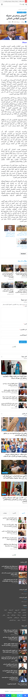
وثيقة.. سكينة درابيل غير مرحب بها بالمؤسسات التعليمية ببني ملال (9, 525)
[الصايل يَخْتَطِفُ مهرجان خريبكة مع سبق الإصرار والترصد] (23, 385)
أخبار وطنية (11, 610)
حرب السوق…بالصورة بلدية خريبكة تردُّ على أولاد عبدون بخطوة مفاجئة (9, 397)
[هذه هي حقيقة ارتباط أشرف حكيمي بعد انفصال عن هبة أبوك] (22, 533)
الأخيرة (14, 513)
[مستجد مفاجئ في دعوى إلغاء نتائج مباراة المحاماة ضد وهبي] (22, 539)
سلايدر (19, 9)
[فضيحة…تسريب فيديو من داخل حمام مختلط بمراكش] (23, 575)
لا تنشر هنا (24, 620)
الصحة (19, 612)
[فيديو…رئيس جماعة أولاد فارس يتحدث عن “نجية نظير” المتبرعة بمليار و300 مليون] (23, 405)
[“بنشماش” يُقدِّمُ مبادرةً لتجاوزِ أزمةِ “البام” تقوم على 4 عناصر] (23, 672)
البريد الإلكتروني (23, 329)
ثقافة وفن (24, 615)
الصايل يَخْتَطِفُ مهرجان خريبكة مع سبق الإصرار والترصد (10, 384)
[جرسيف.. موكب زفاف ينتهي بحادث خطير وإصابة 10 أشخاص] (7, 284)
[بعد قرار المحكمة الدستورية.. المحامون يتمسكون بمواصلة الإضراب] (21, 284)
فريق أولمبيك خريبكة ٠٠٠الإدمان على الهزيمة (17, 684)
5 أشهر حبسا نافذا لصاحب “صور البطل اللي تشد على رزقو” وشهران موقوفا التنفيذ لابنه (7, 275)
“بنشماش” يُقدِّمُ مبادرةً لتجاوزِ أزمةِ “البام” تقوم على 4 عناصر (10, 671)
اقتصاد (5, 610)
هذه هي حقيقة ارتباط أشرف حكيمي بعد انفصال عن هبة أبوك (9, 531)
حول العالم (13, 615)
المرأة (15, 612)
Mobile (23, 253)
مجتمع (19, 620)
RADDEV (7, 691)
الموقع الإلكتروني (23, 335)
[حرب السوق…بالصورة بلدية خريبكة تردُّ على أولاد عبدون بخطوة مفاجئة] (23, 399)
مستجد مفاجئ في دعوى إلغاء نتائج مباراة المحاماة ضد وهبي (9, 538)
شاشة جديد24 (23, 617)
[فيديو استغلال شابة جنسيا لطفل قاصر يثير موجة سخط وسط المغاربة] (22, 546)
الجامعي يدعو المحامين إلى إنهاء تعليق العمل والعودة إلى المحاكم (21, 274)
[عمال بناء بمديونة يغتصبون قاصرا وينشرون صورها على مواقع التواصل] (23, 581)
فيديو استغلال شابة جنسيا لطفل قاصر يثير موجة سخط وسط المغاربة (10, 546)
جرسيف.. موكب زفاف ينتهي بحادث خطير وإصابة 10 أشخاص (8, 291)
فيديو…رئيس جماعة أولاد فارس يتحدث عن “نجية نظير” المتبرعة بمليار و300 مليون (9, 405)
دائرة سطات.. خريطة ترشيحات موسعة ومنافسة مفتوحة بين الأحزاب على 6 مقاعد (15, 455)
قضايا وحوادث (19, 12)
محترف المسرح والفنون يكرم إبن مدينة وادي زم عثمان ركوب (10, 664)
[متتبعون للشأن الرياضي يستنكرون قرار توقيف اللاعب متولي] (22, 520)
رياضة (8, 615)
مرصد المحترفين (12, 620)
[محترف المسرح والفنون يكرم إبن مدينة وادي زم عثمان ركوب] (23, 666)
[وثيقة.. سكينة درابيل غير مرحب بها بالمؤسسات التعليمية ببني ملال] (22, 526)
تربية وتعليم (10, 612)
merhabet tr (23, 610)
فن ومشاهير (16, 617)
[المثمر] (14, 346)
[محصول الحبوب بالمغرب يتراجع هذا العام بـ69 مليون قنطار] (21, 228)
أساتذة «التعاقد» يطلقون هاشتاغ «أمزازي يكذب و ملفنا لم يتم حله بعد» (9, 390)
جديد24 (19, 615)
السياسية (24, 612)
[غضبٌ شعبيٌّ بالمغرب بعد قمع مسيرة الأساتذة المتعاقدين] (23, 679)
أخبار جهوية (17, 610)
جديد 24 (23, 21)
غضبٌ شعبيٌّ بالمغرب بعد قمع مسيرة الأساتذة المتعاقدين (10, 678)
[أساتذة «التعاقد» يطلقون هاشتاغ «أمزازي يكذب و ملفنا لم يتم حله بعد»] (23, 392)
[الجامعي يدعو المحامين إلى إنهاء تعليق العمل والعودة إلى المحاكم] (21, 268)
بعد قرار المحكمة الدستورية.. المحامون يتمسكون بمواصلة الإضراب (21, 291)
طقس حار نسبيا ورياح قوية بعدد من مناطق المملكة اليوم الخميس (15, 434)
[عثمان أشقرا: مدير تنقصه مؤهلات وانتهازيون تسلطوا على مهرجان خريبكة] (23, 632)
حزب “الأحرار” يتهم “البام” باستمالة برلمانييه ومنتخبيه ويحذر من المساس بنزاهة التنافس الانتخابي (15, 499)
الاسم (25, 324)
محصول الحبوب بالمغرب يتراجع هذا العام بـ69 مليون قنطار (22, 233)
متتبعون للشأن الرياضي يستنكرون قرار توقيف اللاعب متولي (10, 518)
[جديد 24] (22, 4)
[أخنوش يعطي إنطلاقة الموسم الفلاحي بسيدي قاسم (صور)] (21, 241)
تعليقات (5, 513)
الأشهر (23, 513)
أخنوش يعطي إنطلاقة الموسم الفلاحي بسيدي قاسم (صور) (22, 246)
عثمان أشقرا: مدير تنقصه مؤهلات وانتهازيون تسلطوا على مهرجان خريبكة (15, 377)
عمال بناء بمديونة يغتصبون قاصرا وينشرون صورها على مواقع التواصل (10, 580)
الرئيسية (24, 9)
